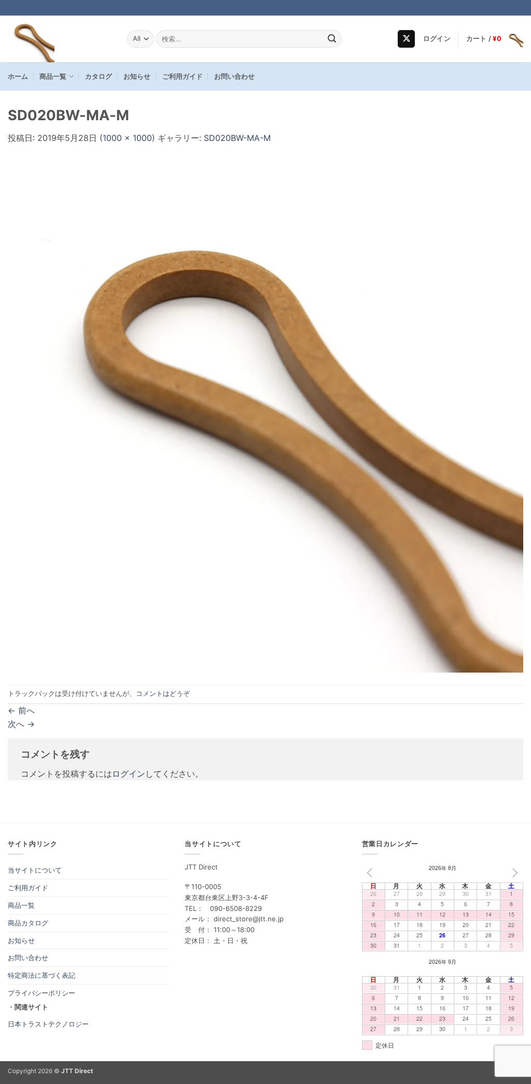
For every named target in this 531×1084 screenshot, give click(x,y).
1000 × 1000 (127, 138)
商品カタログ (28, 923)
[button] (437, 38)
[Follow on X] (406, 39)
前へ (21, 710)
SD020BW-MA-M (237, 138)
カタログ (98, 76)
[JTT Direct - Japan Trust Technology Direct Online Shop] (59, 39)
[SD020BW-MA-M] (265, 414)
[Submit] (332, 39)
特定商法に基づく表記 (41, 975)
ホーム (18, 76)
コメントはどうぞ (163, 693)
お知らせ (136, 76)
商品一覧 (52, 76)
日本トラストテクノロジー (48, 1024)
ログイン (128, 773)
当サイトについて (35, 870)
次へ (21, 724)
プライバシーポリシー (41, 993)
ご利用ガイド (182, 76)
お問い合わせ (234, 76)
